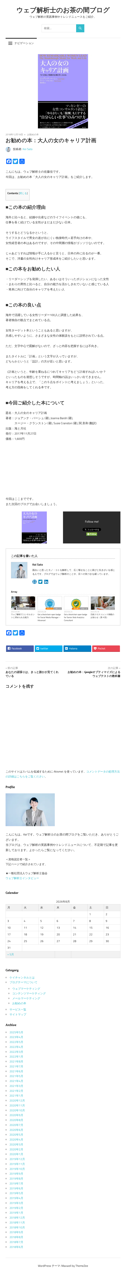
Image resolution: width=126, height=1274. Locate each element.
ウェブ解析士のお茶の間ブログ (63, 10)
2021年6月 (16, 1071)
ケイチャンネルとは (22, 977)
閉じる (23, 193)
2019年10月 (17, 1169)
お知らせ (57, 608)
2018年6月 (16, 1247)
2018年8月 (16, 1237)
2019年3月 (16, 1203)
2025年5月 (16, 1032)
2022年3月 (16, 1052)
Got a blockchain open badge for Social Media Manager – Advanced (49, 617)
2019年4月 (16, 1198)
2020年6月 (16, 1130)
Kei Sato (27, 149)
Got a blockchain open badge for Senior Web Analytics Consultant (75, 617)
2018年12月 (17, 1217)
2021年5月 (16, 1076)
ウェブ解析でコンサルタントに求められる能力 (23, 616)
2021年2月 (16, 1091)
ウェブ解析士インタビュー (22, 878)
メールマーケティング (26, 998)
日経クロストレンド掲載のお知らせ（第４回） (102, 616)
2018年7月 (16, 1242)
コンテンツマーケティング (29, 993)
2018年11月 (17, 1222)
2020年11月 (17, 1105)
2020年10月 (17, 1110)
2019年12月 (17, 1159)
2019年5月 (16, 1193)
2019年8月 (16, 1178)
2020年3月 (16, 1144)
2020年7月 (16, 1125)
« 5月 (10, 954)
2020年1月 (16, 1154)
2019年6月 (16, 1188)
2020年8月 (16, 1120)
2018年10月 (17, 1227)
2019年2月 (16, 1208)
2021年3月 (16, 1086)
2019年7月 (16, 1183)
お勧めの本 (33, 134)
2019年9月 (16, 1174)
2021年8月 (16, 1061)
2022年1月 (16, 1056)
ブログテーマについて (23, 982)
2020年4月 (16, 1139)
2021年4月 (16, 1081)
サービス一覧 (18, 1009)
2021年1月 (16, 1095)
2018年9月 (16, 1232)
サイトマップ (18, 1014)
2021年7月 (16, 1066)
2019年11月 (17, 1164)
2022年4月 (16, 1047)
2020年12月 (17, 1100)
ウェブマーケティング (26, 608)
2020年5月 (16, 1134)
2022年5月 (16, 1042)
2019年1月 (16, 1213)
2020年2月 (16, 1149)
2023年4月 (16, 1037)
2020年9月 (16, 1115)
